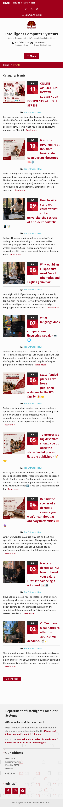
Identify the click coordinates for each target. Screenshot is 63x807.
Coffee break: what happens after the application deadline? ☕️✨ (43, 632)
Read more (31, 130)
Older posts (12, 679)
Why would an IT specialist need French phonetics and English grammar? (43, 273)
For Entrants (30, 112)
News (39, 112)
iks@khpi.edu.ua (21, 45)
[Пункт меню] (25, 9)
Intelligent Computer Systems (31, 34)
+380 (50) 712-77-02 (22, 42)
